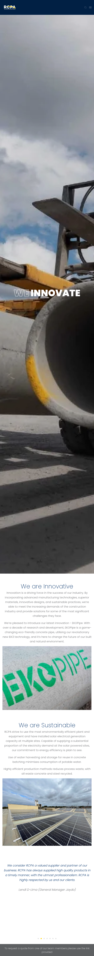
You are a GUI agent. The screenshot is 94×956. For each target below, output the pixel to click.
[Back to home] (9, 7)
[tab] (38, 938)
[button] (85, 7)
